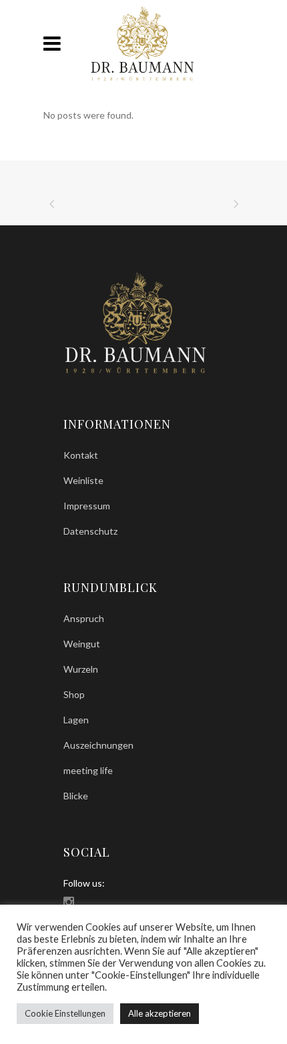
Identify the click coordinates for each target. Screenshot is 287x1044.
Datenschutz (90, 531)
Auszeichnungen (98, 745)
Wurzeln (80, 669)
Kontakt (80, 455)
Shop (74, 694)
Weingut (81, 643)
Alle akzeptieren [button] (159, 1013)
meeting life (88, 770)
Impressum (86, 505)
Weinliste (83, 480)
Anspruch (83, 618)
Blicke (75, 795)
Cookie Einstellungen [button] (65, 1013)
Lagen (76, 719)
